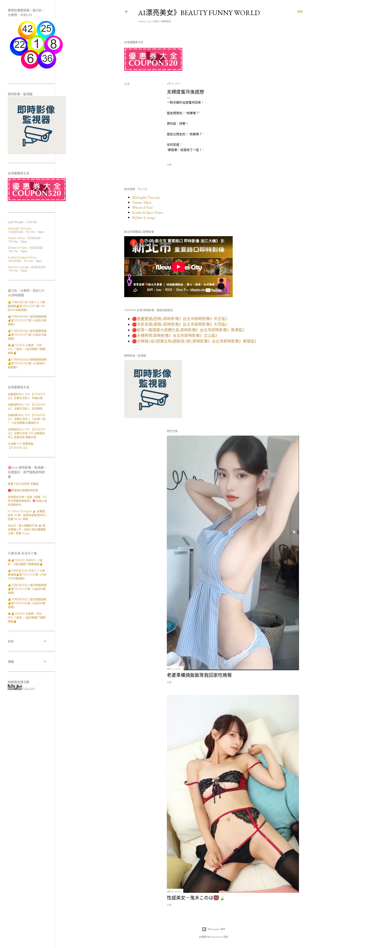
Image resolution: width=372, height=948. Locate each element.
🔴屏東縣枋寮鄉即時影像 (23, 490)
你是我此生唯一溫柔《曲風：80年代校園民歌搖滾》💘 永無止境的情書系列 (27, 500)
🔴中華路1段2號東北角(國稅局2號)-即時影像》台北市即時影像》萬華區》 (195, 341)
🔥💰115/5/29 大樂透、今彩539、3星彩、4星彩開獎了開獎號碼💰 (27, 617)
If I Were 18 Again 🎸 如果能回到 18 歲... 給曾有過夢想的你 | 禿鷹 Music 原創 (27, 515)
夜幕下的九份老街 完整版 (23, 484)
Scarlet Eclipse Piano (147, 212)
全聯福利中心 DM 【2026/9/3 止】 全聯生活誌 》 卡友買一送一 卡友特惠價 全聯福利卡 (26, 419)
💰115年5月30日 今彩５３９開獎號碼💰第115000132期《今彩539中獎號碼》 (27, 574)
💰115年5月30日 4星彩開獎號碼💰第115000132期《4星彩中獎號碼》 (27, 589)
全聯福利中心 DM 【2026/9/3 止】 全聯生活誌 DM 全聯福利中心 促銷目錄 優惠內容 (26, 433)
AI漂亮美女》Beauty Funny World (199, 12)
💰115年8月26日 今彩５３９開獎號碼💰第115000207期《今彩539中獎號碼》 (26, 306)
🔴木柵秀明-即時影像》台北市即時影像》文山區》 (175, 335)
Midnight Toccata (146, 197)
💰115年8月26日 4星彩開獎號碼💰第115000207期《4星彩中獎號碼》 (27, 320)
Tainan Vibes (141, 202)
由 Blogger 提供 (216, 929)
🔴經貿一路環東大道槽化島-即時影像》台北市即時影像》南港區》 (189, 330)
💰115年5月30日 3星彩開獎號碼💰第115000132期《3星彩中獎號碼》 (27, 603)
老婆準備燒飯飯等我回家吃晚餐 (199, 675)
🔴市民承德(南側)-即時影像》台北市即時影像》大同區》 (180, 324)
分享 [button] (127, 84)
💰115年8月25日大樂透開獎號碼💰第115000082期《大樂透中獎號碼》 (27, 363)
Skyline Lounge (144, 217)
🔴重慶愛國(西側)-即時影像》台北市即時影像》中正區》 (180, 318)
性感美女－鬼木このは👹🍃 (196, 898)
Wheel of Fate (142, 207)
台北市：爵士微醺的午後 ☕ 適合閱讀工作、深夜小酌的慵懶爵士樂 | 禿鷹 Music (27, 529)
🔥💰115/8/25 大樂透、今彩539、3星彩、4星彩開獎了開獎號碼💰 (27, 349)
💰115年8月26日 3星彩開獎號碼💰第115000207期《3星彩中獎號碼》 (27, 334)
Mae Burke (217, 936)
